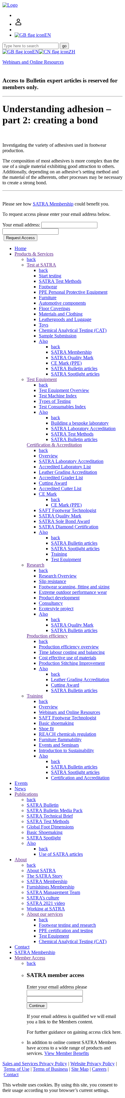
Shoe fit (46, 728)
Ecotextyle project (56, 608)
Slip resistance (52, 581)
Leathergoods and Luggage (65, 319)
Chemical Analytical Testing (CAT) (72, 330)
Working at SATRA (46, 908)
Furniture (47, 297)
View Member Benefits (66, 1053)
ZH (72, 51)
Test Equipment (42, 379)
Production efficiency (47, 635)
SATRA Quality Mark (72, 357)
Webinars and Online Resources (33, 62)
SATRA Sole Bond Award (64, 521)
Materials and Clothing (61, 313)
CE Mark (48, 494)
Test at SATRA (41, 264)
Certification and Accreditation (80, 777)
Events (21, 783)
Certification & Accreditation (54, 444)
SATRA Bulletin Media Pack (55, 810)
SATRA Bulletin (43, 805)
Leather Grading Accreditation (68, 472)
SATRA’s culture (43, 897)
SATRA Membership (53, 203)
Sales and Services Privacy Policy (34, 1063)
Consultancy (51, 603)
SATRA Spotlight (44, 837)
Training (59, 554)
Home (20, 248)
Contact (22, 946)
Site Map (80, 1069)
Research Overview (58, 575)
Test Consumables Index (62, 406)
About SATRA (41, 870)
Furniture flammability (60, 739)
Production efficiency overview (69, 646)
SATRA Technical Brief (50, 815)
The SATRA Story (44, 876)
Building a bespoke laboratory (80, 423)
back (31, 259)
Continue (37, 1005)
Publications (26, 794)
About (21, 859)
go (64, 46)
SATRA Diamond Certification (68, 526)
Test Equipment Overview (64, 390)
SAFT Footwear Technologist (67, 510)
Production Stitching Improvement (72, 663)
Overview (48, 455)
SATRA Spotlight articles (75, 374)
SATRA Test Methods (60, 281)
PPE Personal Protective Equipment (73, 292)
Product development (59, 597)
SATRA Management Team (53, 892)
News (20, 788)
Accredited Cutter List (60, 488)
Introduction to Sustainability (66, 750)
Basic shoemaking (56, 723)
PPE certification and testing (66, 930)
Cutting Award (53, 483)
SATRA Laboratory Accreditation (83, 428)
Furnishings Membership (50, 886)
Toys (43, 324)
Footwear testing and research (67, 925)
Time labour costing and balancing (72, 652)
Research (35, 564)
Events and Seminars (59, 745)
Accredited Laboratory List (65, 466)
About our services (45, 914)
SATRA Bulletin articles (74, 368)
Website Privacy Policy (92, 1063)
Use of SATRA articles (61, 854)
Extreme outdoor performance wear (73, 592)
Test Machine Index (58, 395)
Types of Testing (55, 401)
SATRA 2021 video (46, 903)
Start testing (50, 275)
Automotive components (62, 303)
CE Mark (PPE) (66, 363)
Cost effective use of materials (67, 657)
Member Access (30, 957)
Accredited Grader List (61, 477)
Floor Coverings (54, 308)
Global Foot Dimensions (50, 826)
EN (35, 51)
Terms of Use (16, 1069)
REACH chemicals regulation (67, 734)
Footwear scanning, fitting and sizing (74, 586)
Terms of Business (50, 1069)
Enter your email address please (57, 986)
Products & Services (34, 253)
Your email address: (21, 224)
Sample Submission (57, 335)
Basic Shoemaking (44, 832)
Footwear (48, 286)
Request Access (20, 238)
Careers (99, 1069)
